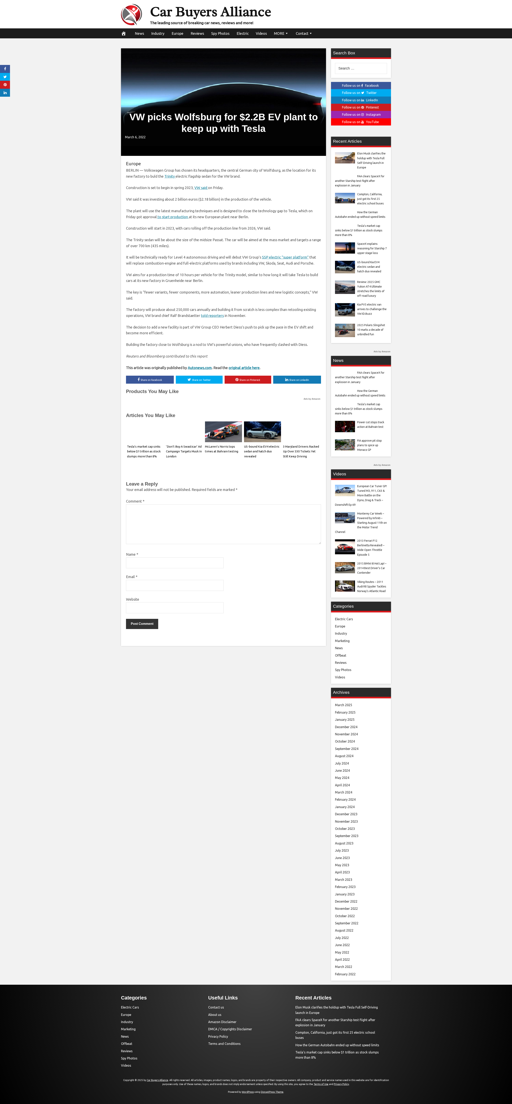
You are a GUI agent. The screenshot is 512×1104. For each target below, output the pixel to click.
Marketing (342, 641)
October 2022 (345, 916)
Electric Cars (344, 619)
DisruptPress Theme (272, 1092)
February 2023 (345, 887)
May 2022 (342, 952)
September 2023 (346, 836)
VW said (201, 188)
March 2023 (343, 879)
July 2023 (342, 850)
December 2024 (346, 727)
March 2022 (343, 967)
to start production (173, 217)
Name (132, 554)
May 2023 (342, 865)
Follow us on (360, 85)
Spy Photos (220, 33)
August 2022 (344, 930)
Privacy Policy (218, 1036)
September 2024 (346, 749)
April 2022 (342, 959)
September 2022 (346, 923)
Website (132, 599)
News (139, 33)
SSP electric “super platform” (285, 257)
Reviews (197, 33)
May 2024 (342, 777)
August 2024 (344, 756)
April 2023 (342, 872)
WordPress (248, 1092)
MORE (279, 33)
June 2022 (342, 945)
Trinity (170, 176)
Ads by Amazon (312, 399)
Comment (135, 501)
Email (131, 577)
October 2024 (345, 741)
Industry (157, 33)
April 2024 (342, 785)
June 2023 (342, 858)
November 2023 (346, 821)
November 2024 (346, 734)
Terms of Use (321, 1084)
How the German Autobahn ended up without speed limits (337, 1045)
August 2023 (344, 843)
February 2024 (345, 799)
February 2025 (345, 712)
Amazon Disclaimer (222, 1022)
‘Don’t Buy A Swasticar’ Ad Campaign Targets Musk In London (184, 451)
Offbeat (340, 655)
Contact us (216, 1007)
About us (214, 1014)
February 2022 (345, 974)
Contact (302, 33)
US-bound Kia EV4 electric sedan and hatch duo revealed (261, 451)
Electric (243, 33)
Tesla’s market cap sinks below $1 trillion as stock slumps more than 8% (144, 451)
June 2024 (342, 770)
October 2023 (345, 828)
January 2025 (345, 719)
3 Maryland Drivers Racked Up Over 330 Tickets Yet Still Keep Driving (301, 451)
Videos (261, 33)
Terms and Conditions (224, 1043)
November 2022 (346, 908)
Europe (177, 33)
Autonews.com (200, 368)
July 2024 (342, 763)
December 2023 (346, 814)
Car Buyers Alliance (210, 11)
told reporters (212, 316)
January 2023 (345, 894)
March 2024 (343, 792)
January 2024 (345, 807)
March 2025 (343, 705)
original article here (244, 368)
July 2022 (342, 938)
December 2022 (346, 901)
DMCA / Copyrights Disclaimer (230, 1029)
